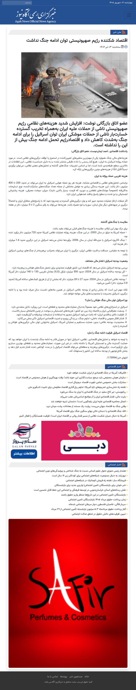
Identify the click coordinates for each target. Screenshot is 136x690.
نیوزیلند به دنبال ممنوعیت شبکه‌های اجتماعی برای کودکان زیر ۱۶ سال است (89, 476)
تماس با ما (52, 677)
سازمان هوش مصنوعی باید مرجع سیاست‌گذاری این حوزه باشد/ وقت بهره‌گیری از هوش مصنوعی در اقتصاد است (71, 378)
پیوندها (63, 677)
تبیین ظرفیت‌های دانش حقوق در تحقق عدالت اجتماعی (99, 514)
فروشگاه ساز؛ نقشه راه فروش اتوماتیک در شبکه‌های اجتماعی (96, 481)
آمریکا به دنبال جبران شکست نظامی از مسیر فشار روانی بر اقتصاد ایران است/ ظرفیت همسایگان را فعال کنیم (72, 416)
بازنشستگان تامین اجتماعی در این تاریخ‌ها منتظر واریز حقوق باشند (93, 495)
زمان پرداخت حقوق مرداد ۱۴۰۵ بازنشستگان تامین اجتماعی (97, 500)
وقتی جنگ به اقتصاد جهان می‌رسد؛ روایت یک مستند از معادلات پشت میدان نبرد (86, 406)
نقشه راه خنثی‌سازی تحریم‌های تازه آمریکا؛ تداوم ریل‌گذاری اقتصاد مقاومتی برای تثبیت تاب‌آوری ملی (77, 387)
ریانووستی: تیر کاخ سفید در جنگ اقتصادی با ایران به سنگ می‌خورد (93, 392)
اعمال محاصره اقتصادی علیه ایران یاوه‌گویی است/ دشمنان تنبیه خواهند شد (88, 402)
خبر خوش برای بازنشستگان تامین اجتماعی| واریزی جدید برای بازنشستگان (90, 485)
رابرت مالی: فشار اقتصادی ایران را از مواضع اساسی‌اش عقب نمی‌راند (93, 397)
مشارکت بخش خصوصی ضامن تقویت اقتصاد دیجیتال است (97, 382)
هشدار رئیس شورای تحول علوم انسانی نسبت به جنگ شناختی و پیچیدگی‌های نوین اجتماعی (81, 471)
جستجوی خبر (76, 677)
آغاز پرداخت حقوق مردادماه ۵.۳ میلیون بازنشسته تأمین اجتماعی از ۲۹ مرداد (88, 509)
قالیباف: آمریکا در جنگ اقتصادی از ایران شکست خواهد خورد (96, 373)
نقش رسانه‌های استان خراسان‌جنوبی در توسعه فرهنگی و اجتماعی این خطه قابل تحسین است (80, 490)
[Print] (126, 47)
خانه (87, 677)
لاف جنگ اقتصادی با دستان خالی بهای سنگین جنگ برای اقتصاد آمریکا (91, 411)
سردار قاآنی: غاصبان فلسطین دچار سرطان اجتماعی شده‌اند (97, 504)
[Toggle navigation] (129, 15)
